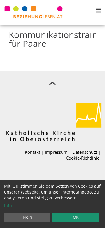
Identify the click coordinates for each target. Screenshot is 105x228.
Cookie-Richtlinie (82, 158)
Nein (27, 217)
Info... (9, 205)
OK (76, 217)
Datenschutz (84, 152)
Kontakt (32, 152)
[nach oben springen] (52, 83)
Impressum (56, 152)
